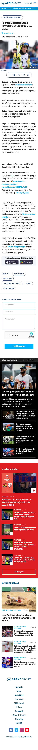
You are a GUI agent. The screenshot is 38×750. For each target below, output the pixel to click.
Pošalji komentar (19, 346)
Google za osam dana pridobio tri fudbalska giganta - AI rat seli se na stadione (24, 427)
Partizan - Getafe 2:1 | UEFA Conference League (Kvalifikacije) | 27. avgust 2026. (24, 516)
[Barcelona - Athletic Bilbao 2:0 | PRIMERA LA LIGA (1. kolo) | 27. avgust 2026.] (19, 483)
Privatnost (19, 711)
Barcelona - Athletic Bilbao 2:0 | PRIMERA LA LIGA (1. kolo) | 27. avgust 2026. (17, 502)
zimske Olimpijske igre (16, 247)
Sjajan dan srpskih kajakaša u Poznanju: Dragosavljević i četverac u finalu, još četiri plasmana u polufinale (25, 649)
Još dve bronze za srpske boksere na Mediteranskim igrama (24, 664)
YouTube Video (10, 469)
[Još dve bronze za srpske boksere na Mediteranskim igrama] (7, 662)
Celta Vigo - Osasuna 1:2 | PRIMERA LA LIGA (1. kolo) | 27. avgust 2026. (24, 560)
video (19, 691)
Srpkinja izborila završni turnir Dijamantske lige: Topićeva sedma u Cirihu (23, 633)
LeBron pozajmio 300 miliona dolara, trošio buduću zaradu (18, 393)
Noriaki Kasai (19, 274)
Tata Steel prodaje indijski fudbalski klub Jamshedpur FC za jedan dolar (25, 440)
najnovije (19, 687)
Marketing (19, 719)
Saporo (28, 284)
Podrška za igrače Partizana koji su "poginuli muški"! (25, 529)
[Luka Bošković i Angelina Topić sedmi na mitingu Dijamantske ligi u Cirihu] (19, 599)
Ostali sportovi (10, 583)
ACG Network (19, 703)
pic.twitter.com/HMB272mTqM (14, 187)
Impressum (19, 699)
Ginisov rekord (8, 288)
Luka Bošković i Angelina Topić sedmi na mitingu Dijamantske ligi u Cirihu (18, 618)
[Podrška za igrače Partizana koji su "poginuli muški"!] (7, 529)
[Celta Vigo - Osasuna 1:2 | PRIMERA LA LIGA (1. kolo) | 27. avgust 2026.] (7, 559)
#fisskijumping (19, 181)
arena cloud (19, 695)
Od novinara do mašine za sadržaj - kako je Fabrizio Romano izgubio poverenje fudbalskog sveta (25, 415)
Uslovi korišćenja (19, 715)
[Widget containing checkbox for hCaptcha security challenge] (20, 335)
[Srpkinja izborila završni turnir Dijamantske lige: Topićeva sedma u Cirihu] (7, 631)
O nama (19, 707)
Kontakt (19, 723)
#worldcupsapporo (9, 184)
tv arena (10, 737)
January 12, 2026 (22, 193)
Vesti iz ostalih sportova (12, 17)
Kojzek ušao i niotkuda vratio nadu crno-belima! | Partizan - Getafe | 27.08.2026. (24, 546)
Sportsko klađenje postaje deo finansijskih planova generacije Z (25, 451)
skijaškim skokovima (23, 85)
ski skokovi (7, 279)
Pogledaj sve (30, 360)
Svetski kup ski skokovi (11, 284)
